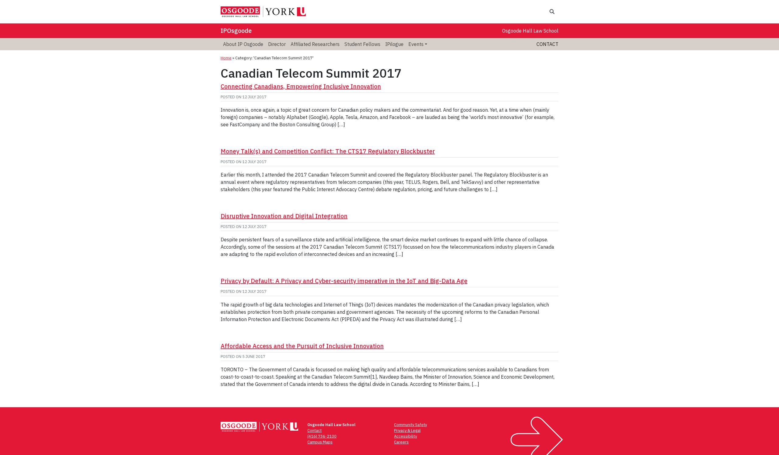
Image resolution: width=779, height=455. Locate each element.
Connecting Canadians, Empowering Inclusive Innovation (301, 86)
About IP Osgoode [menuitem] (243, 44)
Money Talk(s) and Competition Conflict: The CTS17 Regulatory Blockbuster (328, 151)
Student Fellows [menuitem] (362, 44)
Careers (401, 442)
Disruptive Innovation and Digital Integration (284, 216)
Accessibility (405, 436)
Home (226, 58)
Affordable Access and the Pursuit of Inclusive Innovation (302, 346)
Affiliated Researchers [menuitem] (315, 44)
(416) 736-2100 (322, 436)
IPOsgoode (236, 30)
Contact (547, 44)
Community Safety (410, 424)
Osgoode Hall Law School (530, 31)
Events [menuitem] (416, 44)
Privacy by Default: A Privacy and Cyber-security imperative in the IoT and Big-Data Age (344, 281)
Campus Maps (320, 442)
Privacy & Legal (407, 430)
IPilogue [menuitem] (394, 44)
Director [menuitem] (277, 44)
